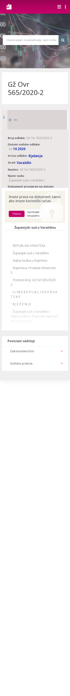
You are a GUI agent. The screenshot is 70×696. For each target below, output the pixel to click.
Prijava (17, 213)
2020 (21, 149)
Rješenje (35, 156)
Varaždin (24, 162)
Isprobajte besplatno (33, 214)
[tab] (35, 351)
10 (15, 149)
